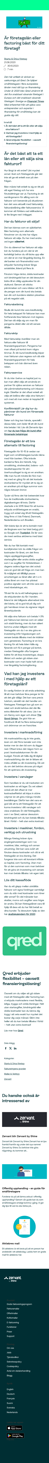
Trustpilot (25, 532)
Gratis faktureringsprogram (19, 1304)
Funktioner (11, 1327)
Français (11, 1398)
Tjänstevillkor (13, 1357)
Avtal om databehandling (18, 1371)
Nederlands (12, 1412)
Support (10, 1336)
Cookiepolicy (13, 1366)
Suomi (10, 1403)
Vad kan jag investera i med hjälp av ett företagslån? (24, 135)
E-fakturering (13, 1322)
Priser (9, 1331)
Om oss (10, 1348)
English (10, 1389)
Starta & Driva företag (15, 58)
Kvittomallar (12, 1318)
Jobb (9, 1352)
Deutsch (11, 1394)
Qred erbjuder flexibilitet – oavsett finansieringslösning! (23, 142)
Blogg (9, 1375)
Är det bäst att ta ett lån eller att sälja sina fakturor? (24, 128)
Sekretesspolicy (14, 1362)
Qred (20, 1030)
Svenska (11, 1407)
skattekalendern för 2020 (21, 914)
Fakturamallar (13, 1308)
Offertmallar (12, 1313)
